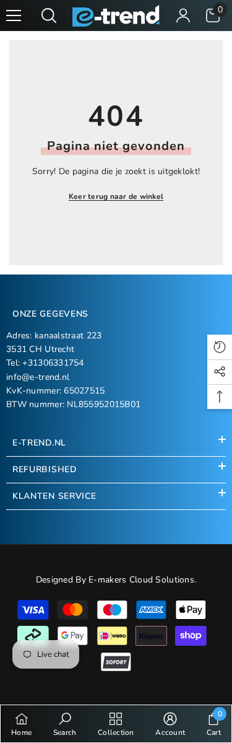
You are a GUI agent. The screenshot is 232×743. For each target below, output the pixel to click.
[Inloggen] (183, 15)
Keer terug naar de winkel (116, 196)
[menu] (13, 15)
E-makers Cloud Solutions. (142, 580)
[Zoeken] (48, 15)
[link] (65, 724)
